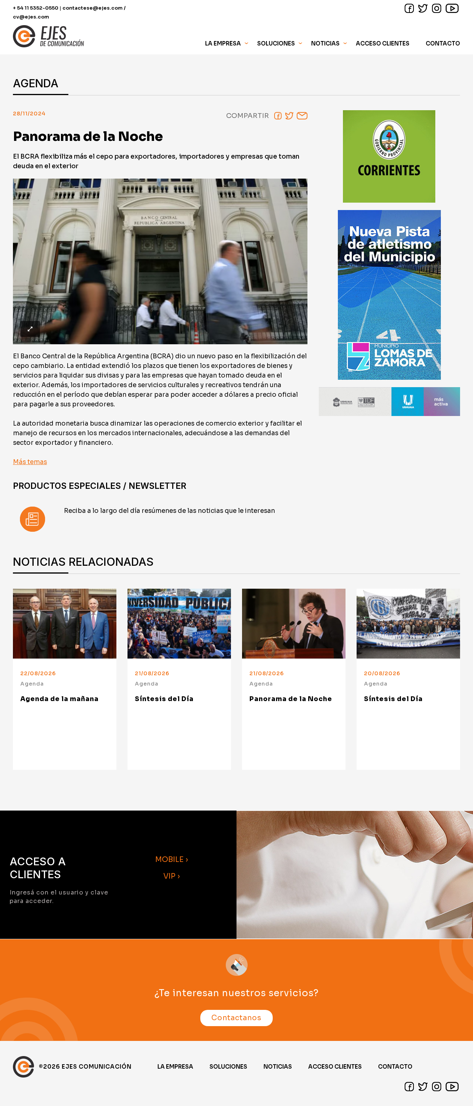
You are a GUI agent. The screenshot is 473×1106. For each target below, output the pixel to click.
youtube (452, 8)
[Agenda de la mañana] (64, 624)
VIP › (171, 876)
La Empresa (175, 1066)
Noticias (325, 43)
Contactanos (236, 1018)
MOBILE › (171, 859)
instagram (436, 8)
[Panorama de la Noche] (294, 624)
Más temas (30, 462)
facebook (409, 8)
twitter (423, 8)
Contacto (443, 43)
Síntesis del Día (164, 699)
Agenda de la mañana (59, 699)
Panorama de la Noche (290, 699)
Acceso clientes (335, 1066)
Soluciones (228, 1066)
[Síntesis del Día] (179, 624)
